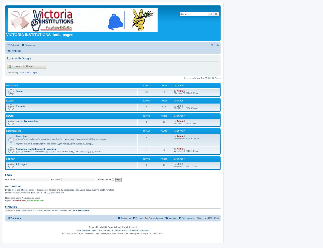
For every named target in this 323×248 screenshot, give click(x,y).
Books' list (12, 86)
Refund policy (98, 230)
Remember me (105, 179)
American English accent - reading (36, 149)
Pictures (20, 106)
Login (8, 175)
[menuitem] (28, 45)
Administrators (19, 200)
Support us (144, 230)
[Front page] (83, 19)
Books (19, 91)
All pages (21, 164)
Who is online (13, 186)
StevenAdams (82, 210)
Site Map (10, 159)
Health (9, 116)
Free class (22, 136)
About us (109, 230)
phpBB (103, 227)
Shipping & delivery (129, 230)
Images (10, 101)
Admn (180, 91)
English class (13, 131)
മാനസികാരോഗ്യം (27, 121)
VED (179, 106)
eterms (87, 230)
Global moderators (35, 200)
